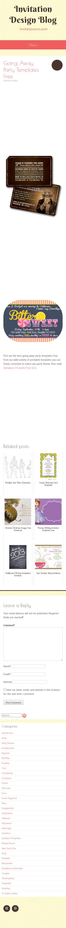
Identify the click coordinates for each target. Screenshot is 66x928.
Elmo (4, 803)
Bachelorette (8, 748)
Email (6, 674)
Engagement (8, 808)
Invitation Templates (11, 838)
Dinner (5, 783)
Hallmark (6, 818)
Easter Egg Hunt (9, 798)
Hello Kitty (6, 828)
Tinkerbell (6, 883)
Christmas (6, 778)
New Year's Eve (9, 848)
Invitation (6, 833)
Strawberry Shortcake (12, 868)
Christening (7, 773)
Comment (9, 625)
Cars (4, 768)
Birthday (6, 758)
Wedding (6, 888)
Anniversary (7, 733)
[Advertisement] (33, 115)
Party (4, 853)
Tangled (5, 873)
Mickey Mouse (8, 843)
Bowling (5, 763)
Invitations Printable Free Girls (20, 367)
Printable (6, 858)
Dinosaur (6, 788)
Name (6, 666)
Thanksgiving (8, 878)
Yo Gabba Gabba (10, 893)
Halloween (7, 823)
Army (4, 738)
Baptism (5, 753)
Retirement (7, 863)
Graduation (7, 813)
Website (7, 682)
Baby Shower (8, 743)
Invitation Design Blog (33, 14)
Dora (4, 793)
